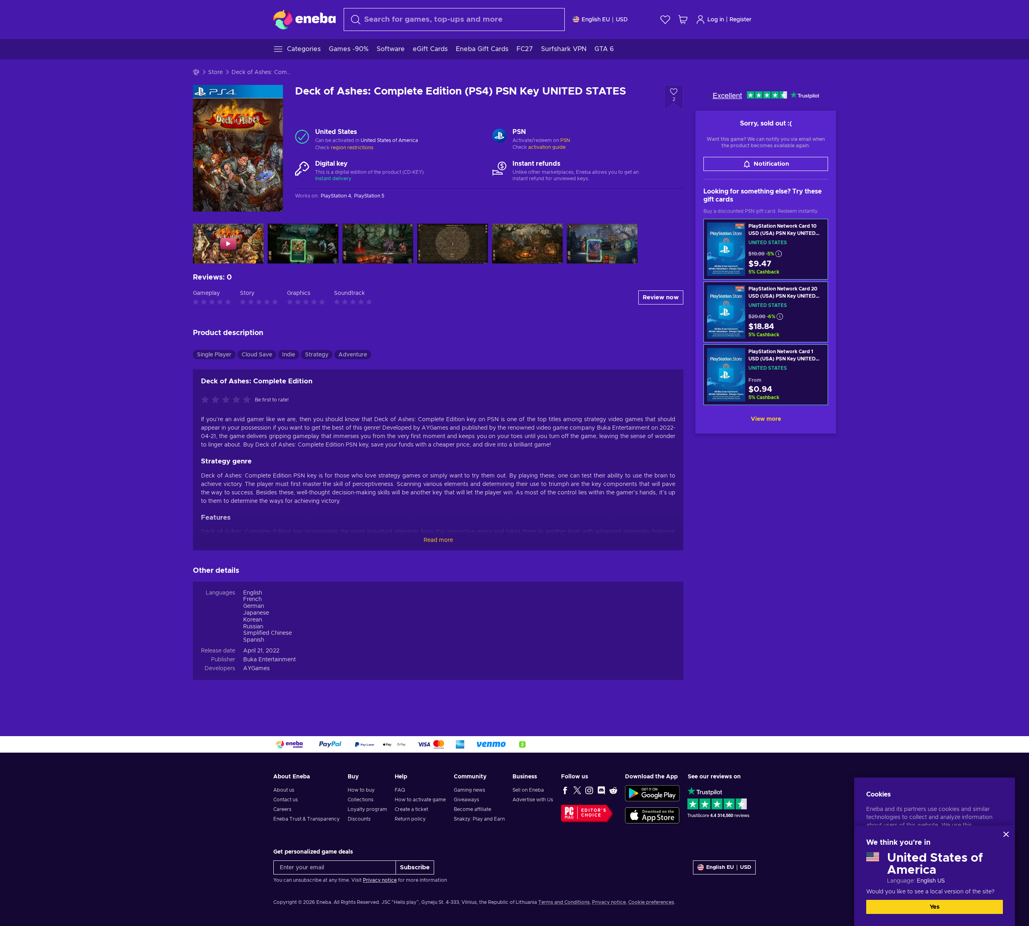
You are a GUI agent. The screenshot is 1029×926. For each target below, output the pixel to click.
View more (766, 419)
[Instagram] (589, 790)
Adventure (352, 355)
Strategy (316, 355)
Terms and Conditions (564, 902)
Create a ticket (411, 809)
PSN (565, 140)
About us (283, 790)
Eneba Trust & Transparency (306, 819)
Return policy (410, 819)
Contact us (285, 799)
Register (741, 20)
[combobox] (454, 19)
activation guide (547, 147)
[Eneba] (304, 19)
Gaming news (469, 790)
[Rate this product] (228, 400)
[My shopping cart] (683, 19)
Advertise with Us (532, 799)
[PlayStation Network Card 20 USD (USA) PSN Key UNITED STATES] (766, 312)
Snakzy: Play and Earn (479, 819)
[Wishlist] (665, 19)
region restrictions (352, 147)
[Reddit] (613, 790)
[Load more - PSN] (499, 137)
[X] (577, 790)
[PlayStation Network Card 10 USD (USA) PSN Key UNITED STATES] (766, 249)
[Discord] (601, 790)
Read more (438, 540)
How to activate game (420, 799)
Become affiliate (472, 809)
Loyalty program (367, 809)
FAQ (400, 790)
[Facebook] (565, 790)
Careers (282, 809)
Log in (715, 20)
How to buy (361, 790)
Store (215, 72)
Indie (288, 355)
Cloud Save (257, 355)
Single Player (214, 355)
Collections (360, 799)
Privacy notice (380, 880)
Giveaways (466, 799)
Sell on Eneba (528, 790)
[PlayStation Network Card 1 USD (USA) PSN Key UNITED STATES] (766, 375)
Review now (661, 297)
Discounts (359, 819)
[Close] (1006, 834)
